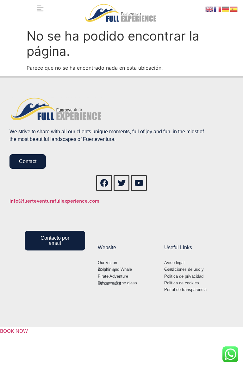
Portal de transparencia (185, 289)
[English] (209, 8)
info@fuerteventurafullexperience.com (54, 201)
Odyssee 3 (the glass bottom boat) (117, 283)
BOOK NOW (14, 331)
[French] (218, 8)
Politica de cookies (181, 283)
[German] (226, 8)
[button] (40, 8)
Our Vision (107, 262)
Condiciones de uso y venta (184, 269)
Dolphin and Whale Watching (115, 269)
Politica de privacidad (183, 276)
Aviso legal (174, 262)
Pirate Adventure (113, 276)
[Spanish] (234, 8)
